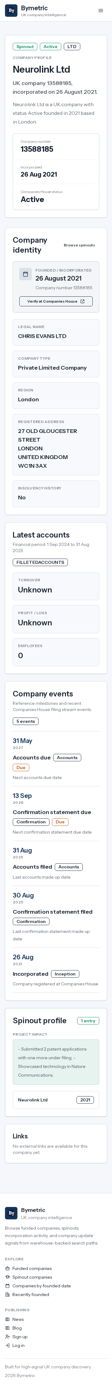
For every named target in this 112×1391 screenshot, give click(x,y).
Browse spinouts (79, 245)
